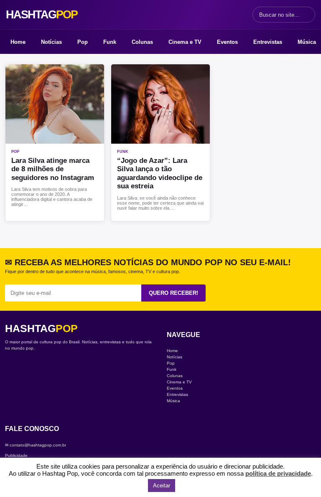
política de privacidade (278, 473)
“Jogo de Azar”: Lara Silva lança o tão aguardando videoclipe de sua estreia (159, 173)
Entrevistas (267, 42)
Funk (109, 42)
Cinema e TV (184, 42)
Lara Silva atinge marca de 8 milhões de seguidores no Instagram (52, 169)
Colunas (142, 42)
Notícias (51, 42)
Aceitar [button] (161, 485)
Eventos (227, 42)
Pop (82, 42)
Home (17, 42)
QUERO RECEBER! (173, 293)
